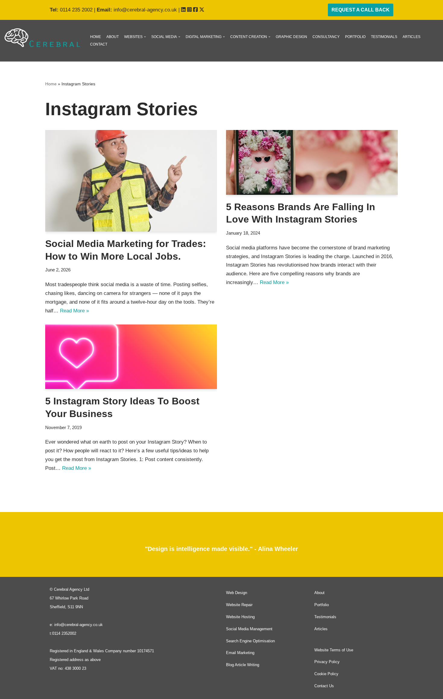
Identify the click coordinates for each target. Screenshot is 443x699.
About (112, 37)
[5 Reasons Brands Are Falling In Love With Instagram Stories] (312, 162)
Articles (411, 37)
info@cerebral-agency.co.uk (145, 10)
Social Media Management (249, 629)
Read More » (74, 311)
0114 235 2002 (76, 10)
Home (95, 37)
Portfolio (355, 37)
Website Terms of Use (333, 650)
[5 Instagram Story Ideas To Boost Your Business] (131, 356)
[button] (145, 37)
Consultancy (326, 37)
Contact (98, 44)
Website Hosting (240, 617)
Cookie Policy (326, 674)
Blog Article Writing (242, 665)
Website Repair (239, 605)
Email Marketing (240, 652)
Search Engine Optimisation (250, 641)
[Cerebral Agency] (42, 37)
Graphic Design (291, 37)
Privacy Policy (327, 661)
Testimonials (384, 37)
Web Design (236, 592)
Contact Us (324, 686)
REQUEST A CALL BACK (360, 9)
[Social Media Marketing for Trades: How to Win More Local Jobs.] (131, 181)
